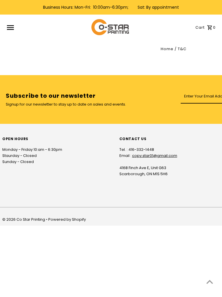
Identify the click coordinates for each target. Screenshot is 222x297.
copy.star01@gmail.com (154, 155)
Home (167, 49)
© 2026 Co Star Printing (24, 219)
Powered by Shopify (67, 219)
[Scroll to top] (209, 281)
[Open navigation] (47, 27)
